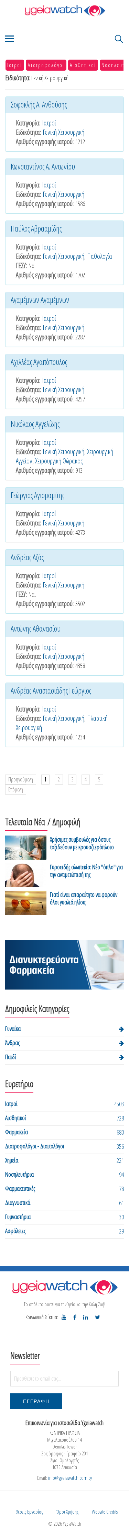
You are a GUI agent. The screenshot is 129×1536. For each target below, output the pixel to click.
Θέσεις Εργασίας (29, 1511)
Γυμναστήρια (18, 1216)
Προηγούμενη (20, 779)
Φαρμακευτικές (20, 1188)
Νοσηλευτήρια (19, 1174)
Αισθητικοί (83, 65)
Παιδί (10, 1057)
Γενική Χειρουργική (63, 132)
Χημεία (11, 1160)
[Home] (64, 10)
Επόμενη (15, 789)
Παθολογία (99, 256)
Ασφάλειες (15, 1231)
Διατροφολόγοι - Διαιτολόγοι (34, 1146)
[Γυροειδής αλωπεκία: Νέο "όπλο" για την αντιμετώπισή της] (25, 875)
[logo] (64, 1287)
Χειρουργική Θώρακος (59, 460)
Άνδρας (12, 1042)
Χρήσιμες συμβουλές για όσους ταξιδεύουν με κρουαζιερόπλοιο (82, 843)
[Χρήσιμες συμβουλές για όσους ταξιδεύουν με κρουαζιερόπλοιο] (25, 848)
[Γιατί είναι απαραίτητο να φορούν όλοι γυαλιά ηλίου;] (25, 903)
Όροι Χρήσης (67, 1511)
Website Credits (105, 1511)
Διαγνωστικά (17, 1202)
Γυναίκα (13, 1028)
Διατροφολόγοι (46, 65)
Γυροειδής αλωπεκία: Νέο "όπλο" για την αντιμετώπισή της (86, 870)
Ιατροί (14, 65)
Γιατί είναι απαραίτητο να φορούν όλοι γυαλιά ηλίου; (83, 898)
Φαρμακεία (16, 1132)
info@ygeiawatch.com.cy (70, 1478)
